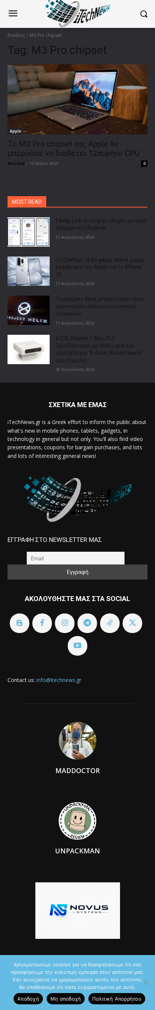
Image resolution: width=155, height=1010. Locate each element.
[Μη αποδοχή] (145, 982)
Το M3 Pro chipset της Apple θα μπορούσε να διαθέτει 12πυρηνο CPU (74, 148)
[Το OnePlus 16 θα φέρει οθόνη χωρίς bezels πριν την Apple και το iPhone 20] (29, 271)
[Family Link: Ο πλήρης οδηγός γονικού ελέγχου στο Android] (29, 232)
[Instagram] (64, 623)
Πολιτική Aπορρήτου (116, 999)
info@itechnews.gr (58, 680)
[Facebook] (42, 623)
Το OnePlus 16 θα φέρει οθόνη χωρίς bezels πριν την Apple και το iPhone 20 (100, 267)
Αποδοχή (28, 999)
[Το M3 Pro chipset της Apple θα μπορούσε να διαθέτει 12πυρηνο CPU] (77, 99)
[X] (132, 623)
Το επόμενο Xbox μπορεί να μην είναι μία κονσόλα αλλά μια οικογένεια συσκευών (100, 306)
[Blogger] (19, 623)
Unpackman (77, 850)
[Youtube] (77, 646)
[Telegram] (87, 623)
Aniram (16, 163)
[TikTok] (110, 623)
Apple (15, 131)
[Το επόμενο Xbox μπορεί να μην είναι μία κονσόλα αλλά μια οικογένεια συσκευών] (29, 310)
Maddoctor (77, 770)
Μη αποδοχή (65, 999)
